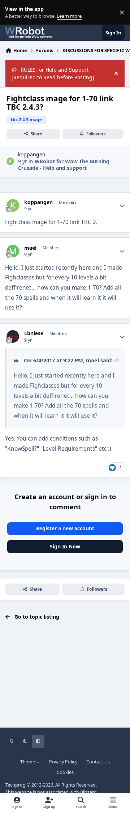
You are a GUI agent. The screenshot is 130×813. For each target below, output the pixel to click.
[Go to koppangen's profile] (10, 161)
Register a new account (65, 528)
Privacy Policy (63, 762)
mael (30, 248)
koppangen (32, 154)
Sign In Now (65, 546)
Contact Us (98, 762)
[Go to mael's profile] (12, 251)
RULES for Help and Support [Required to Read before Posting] (53, 73)
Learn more (14, 12)
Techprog (15, 785)
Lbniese (33, 333)
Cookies (65, 772)
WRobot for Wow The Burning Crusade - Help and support (63, 164)
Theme (28, 762)
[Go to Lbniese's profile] (12, 336)
